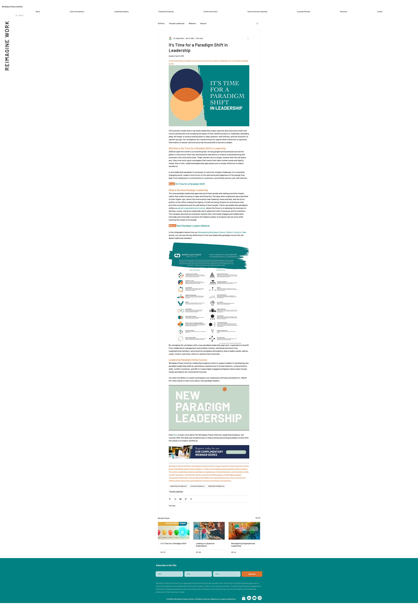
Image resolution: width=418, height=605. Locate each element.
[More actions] (248, 38)
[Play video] (209, 407)
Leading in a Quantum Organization (205, 544)
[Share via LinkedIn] (180, 499)
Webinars (192, 23)
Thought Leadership (176, 23)
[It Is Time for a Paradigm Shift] (173, 531)
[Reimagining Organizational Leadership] (244, 531)
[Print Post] (191, 499)
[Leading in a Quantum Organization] (209, 531)
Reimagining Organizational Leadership (243, 544)
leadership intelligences (216, 486)
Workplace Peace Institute (12, 6)
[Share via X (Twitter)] (175, 499)
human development (197, 486)
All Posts (161, 23)
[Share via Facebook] (170, 499)
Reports (203, 23)
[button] (257, 23)
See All (258, 518)
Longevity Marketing (227, 599)
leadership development (178, 486)
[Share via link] (186, 499)
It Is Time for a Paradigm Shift (173, 543)
